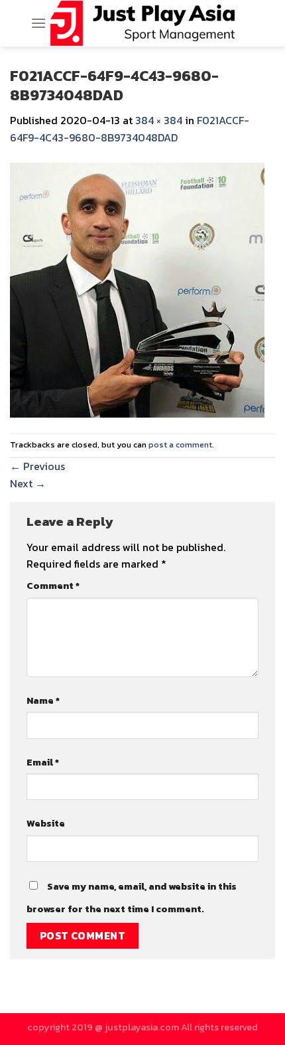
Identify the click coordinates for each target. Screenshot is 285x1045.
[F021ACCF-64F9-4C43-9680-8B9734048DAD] (137, 288)
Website (46, 823)
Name (43, 700)
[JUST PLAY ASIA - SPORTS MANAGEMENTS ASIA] (142, 23)
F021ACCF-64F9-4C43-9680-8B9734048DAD (129, 128)
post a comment (180, 444)
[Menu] (38, 23)
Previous (37, 466)
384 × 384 (158, 120)
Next (28, 483)
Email (43, 762)
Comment (53, 585)
